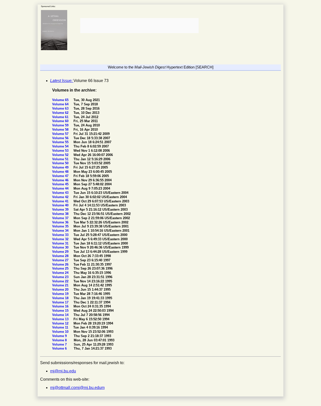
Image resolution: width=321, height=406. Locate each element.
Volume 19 (60, 294)
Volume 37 (60, 218)
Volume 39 (60, 209)
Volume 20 (60, 289)
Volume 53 (60, 150)
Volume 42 (60, 197)
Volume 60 (60, 121)
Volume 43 (60, 193)
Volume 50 (60, 163)
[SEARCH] (204, 67)
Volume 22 (60, 281)
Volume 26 (60, 264)
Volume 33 (60, 235)
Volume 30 (60, 247)
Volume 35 (60, 226)
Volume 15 (60, 310)
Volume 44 (60, 188)
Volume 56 (60, 138)
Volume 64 (60, 104)
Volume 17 (60, 302)
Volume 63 (60, 108)
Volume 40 (60, 205)
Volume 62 (60, 113)
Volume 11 (60, 327)
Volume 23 (60, 277)
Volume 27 (60, 260)
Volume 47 (60, 176)
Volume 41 (60, 201)
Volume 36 (60, 222)
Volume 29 (60, 252)
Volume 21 (60, 285)
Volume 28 (60, 256)
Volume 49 (60, 167)
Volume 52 (60, 155)
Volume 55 (60, 142)
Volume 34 (60, 230)
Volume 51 (60, 159)
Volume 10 (60, 332)
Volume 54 (60, 146)
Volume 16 (60, 306)
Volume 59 (60, 125)
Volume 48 (60, 172)
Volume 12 (60, 323)
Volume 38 (60, 214)
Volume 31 (60, 243)
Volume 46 (60, 180)
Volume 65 (60, 100)
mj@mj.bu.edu (63, 371)
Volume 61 (60, 117)
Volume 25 (60, 268)
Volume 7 (60, 344)
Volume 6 (60, 348)
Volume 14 (60, 315)
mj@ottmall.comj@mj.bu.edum (77, 387)
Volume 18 (60, 298)
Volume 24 (60, 273)
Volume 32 (60, 239)
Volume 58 (60, 129)
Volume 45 (60, 184)
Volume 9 (60, 336)
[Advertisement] (139, 25)
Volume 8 (60, 340)
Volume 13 (60, 319)
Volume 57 (60, 134)
